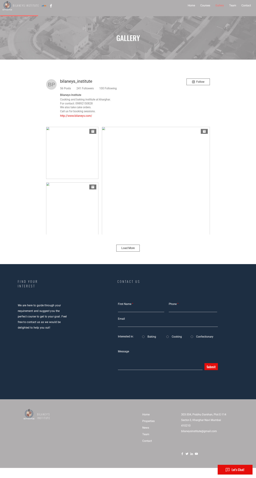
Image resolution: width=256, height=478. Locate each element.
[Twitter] (187, 454)
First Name (124, 304)
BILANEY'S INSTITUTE (43, 416)
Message (123, 351)
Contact (147, 441)
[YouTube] (196, 454)
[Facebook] (51, 5)
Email (121, 318)
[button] (205, 6)
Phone (173, 304)
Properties (148, 421)
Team (145, 434)
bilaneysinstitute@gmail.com (199, 431)
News (145, 427)
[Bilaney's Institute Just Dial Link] (44, 5)
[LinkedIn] (191, 454)
